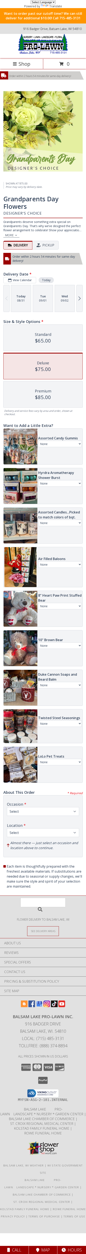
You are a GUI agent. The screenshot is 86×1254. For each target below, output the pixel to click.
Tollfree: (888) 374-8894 (43, 1046)
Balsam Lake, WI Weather (23, 1165)
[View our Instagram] (46, 1005)
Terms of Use (74, 1216)
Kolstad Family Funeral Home (42, 1128)
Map (44, 1250)
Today (46, 280)
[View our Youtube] (61, 1005)
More (9, 235)
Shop (24, 63)
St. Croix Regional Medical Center (42, 1123)
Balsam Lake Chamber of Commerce (42, 1118)
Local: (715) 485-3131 (43, 1038)
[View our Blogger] (24, 1005)
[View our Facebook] (31, 1005)
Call (15, 1250)
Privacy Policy (13, 1216)
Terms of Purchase (44, 1216)
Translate (55, 6)
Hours (74, 1250)
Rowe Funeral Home (43, 1133)
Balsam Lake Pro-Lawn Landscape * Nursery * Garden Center (42, 1111)
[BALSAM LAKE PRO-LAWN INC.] (43, 53)
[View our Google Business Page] (39, 1005)
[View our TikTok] (54, 1005)
